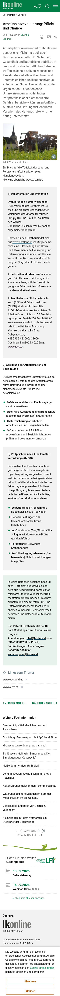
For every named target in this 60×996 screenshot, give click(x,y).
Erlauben (30, 991)
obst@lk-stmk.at (36, 638)
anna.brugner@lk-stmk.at (23, 654)
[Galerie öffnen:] (30, 141)
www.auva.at (15, 346)
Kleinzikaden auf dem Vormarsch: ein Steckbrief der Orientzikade (25, 819)
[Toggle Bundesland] (37, 6)
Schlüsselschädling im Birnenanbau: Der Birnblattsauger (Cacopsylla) (26, 755)
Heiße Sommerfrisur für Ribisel (21, 765)
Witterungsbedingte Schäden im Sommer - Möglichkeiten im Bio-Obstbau (27, 795)
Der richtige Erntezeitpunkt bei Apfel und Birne (29, 737)
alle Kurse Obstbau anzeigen (29, 898)
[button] (55, 5)
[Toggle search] (47, 6)
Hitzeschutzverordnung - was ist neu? (25, 745)
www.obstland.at (22, 242)
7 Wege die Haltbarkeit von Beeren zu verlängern (24, 807)
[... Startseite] (12, 6)
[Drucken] (42, 37)
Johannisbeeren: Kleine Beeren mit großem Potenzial (28, 775)
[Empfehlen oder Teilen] (55, 37)
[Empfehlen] (49, 37)
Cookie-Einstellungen (42, 967)
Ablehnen (30, 981)
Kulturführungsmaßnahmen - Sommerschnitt (29, 785)
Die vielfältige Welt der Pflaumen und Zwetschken (24, 727)
